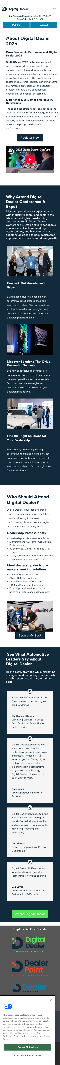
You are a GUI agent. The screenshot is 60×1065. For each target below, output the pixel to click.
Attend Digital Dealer (30, 914)
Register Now (30, 137)
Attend (44, 25)
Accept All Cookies (28, 1047)
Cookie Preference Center (27, 1055)
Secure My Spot (30, 635)
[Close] (51, 1000)
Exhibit (16, 25)
